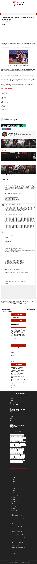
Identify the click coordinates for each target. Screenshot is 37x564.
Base (11, 434)
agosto (14, 501)
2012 (12, 490)
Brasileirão (15, 434)
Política (16, 458)
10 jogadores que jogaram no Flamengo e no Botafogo (16, 399)
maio (14, 506)
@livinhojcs (7, 193)
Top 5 (24, 460)
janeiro (14, 514)
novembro (15, 495)
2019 (12, 477)
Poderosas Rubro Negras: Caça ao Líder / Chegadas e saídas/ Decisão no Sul (18, 335)
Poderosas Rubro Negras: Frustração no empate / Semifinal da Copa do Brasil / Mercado (18, 338)
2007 (13, 556)
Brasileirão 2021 (21, 434)
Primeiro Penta (21, 458)
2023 (13, 470)
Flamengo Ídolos (13, 446)
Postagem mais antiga (31, 309)
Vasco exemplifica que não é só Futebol (10, 161)
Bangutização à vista (16, 521)
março (14, 510)
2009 (13, 553)
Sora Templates (16, 562)
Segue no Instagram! (4, 118)
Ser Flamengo (13, 460)
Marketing (21, 453)
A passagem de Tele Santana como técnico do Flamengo (17, 410)
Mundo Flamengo (13, 455)
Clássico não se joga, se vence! (8, 149)
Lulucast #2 (14, 529)
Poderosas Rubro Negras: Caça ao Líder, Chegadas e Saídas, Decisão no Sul (18, 340)
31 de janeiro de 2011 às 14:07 (14, 204)
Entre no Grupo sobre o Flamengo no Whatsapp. (9, 120)
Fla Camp (20, 441)
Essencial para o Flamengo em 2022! (17, 415)
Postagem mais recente (6, 309)
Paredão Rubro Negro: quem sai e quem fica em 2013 (17, 404)
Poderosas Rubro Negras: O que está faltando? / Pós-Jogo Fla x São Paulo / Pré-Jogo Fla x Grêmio (18, 330)
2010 (12, 551)
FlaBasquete (22, 443)
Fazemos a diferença (14, 441)
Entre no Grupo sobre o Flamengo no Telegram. (9, 119)
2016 (12, 483)
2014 (12, 486)
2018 (12, 479)
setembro (14, 499)
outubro (14, 497)
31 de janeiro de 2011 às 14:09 (16, 214)
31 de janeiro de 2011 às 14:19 (16, 248)
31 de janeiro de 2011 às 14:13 (14, 240)
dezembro (15, 493)
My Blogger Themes (25, 562)
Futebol (19, 446)
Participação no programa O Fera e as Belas (18, 333)
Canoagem (12, 436)
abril (13, 508)
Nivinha (6, 204)
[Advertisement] (18, 10)
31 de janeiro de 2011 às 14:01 (16, 193)
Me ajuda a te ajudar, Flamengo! (8, 174)
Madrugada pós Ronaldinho (17, 540)
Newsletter (22, 455)
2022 (13, 472)
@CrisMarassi (8, 269)
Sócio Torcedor (19, 460)
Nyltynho (7, 240)
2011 (12, 492)
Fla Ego (24, 441)
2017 (12, 481)
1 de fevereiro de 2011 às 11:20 (16, 269)
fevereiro (14, 512)
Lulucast (12, 453)
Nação (19, 455)
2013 (12, 488)
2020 (13, 475)
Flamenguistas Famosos (16, 387)
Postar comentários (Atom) (10, 311)
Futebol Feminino (21, 448)
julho (14, 503)
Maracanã (16, 453)
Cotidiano (22, 436)
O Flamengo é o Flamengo (17, 545)
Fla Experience (13, 443)
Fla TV (18, 443)
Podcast (12, 458)
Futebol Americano (14, 448)
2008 (13, 555)
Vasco (13, 21)
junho (14, 504)
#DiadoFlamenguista (15, 385)
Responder (6, 237)
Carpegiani (17, 436)
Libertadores (21, 451)
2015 (12, 484)
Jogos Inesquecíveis (14, 451)
